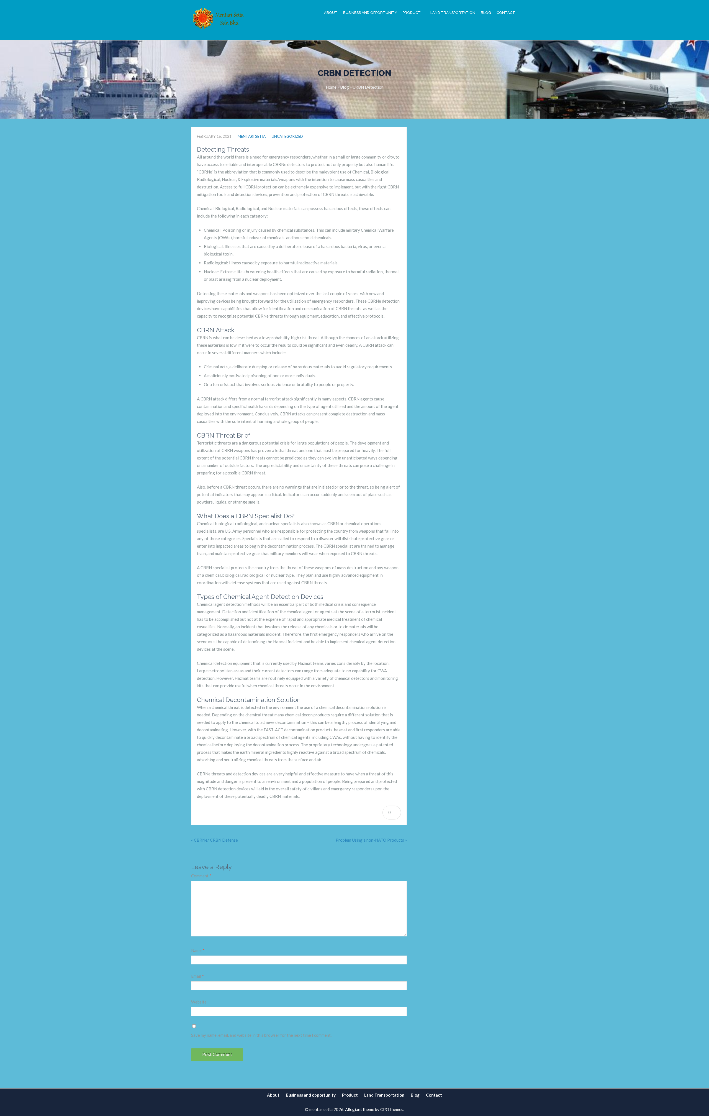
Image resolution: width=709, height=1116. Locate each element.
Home (331, 87)
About (331, 13)
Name (197, 950)
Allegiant (353, 1109)
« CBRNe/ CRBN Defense (214, 839)
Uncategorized (287, 136)
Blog (486, 13)
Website (199, 1001)
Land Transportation (452, 13)
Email (197, 976)
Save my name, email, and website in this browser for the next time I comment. (261, 1035)
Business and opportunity (370, 13)
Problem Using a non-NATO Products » (371, 839)
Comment (201, 875)
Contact (506, 13)
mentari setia (252, 136)
